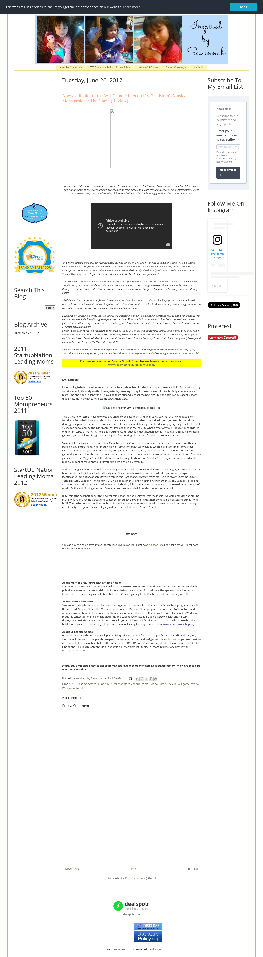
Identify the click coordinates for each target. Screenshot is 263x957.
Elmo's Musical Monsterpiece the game (123, 684)
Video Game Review (164, 684)
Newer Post (72, 868)
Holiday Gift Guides (148, 67)
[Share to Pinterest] (155, 679)
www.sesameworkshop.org (178, 624)
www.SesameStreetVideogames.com (131, 364)
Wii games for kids (74, 688)
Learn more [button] (131, 7)
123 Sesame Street (84, 684)
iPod (78, 647)
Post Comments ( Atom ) (140, 878)
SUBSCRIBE (228, 172)
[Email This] (138, 679)
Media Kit (199, 67)
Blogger (156, 949)
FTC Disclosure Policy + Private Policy (110, 67)
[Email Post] (130, 678)
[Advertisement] (131, 829)
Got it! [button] (244, 7)
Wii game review (189, 684)
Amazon (153, 545)
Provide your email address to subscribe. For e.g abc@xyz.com (226, 157)
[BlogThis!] (142, 679)
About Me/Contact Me (70, 67)
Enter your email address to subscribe (226, 135)
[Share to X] (146, 679)
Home (132, 868)
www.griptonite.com (73, 650)
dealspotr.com (131, 914)
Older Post (191, 868)
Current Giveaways (176, 67)
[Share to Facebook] (151, 679)
